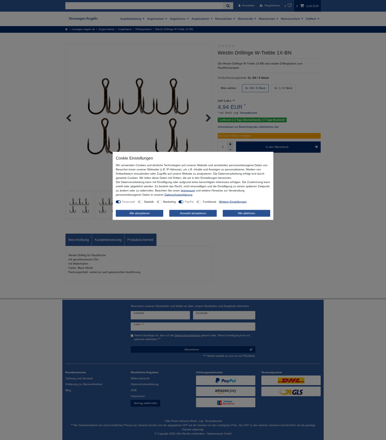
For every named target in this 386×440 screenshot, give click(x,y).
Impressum (188, 190)
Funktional (209, 201)
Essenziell (128, 201)
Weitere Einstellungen (233, 201)
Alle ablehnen (246, 213)
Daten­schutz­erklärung (178, 194)
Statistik (149, 201)
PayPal (189, 201)
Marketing (169, 201)
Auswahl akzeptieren (193, 213)
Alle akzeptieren (139, 213)
